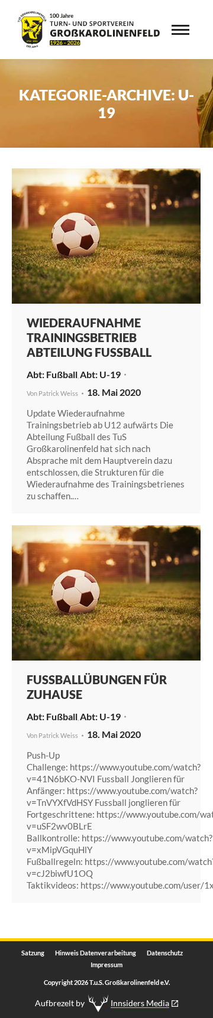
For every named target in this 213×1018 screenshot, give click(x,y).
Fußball (62, 374)
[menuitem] (32, 953)
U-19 (110, 374)
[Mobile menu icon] (180, 30)
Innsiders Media (140, 1003)
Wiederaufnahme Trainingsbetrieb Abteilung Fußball (89, 337)
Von (52, 393)
